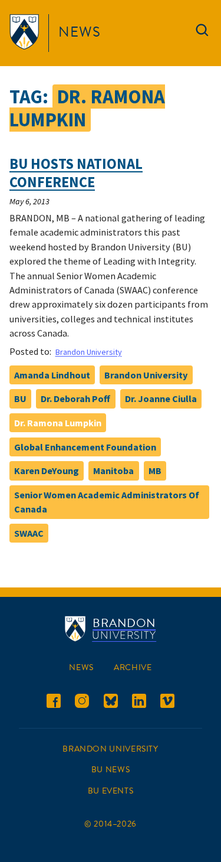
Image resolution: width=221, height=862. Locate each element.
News (79, 32)
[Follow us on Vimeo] (167, 703)
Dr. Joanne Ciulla (161, 398)
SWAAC (29, 533)
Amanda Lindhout (52, 375)
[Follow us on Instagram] (82, 703)
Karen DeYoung (46, 470)
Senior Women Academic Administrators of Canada (106, 502)
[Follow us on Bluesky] (111, 703)
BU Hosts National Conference (76, 173)
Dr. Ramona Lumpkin (57, 423)
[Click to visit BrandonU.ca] (26, 33)
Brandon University (88, 352)
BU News (110, 769)
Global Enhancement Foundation (85, 447)
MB (155, 470)
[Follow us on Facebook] (54, 703)
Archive (132, 667)
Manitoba (113, 470)
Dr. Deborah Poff (75, 398)
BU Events (111, 791)
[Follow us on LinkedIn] (139, 703)
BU (20, 398)
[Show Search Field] (202, 32)
